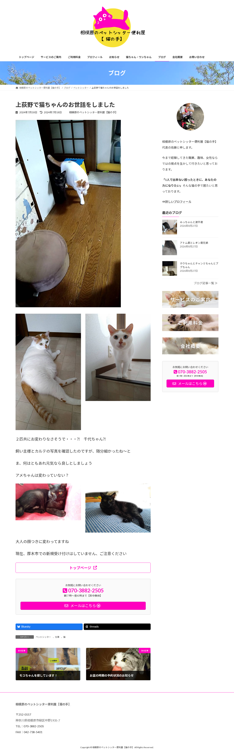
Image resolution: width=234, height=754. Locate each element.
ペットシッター (43, 637)
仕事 (57, 637)
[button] (83, 568)
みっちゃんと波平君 (191, 222)
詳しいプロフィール (178, 201)
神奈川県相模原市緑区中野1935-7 (38, 720)
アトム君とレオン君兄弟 (194, 242)
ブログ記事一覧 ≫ (206, 283)
